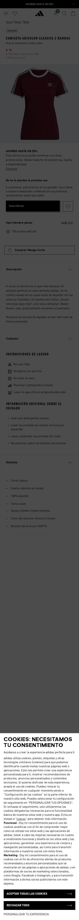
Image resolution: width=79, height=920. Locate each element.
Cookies (21, 819)
